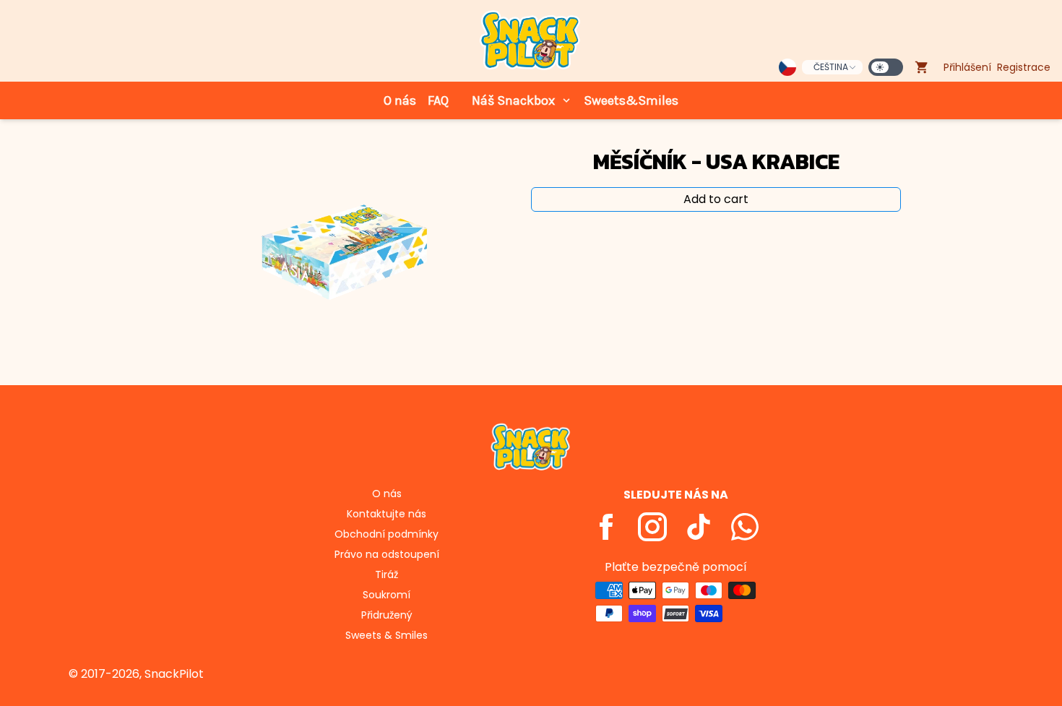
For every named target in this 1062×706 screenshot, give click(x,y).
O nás (400, 100)
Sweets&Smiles (631, 100)
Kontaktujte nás (386, 514)
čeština (830, 67)
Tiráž (386, 574)
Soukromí (386, 594)
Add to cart (715, 199)
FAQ (438, 100)
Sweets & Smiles (386, 635)
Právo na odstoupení (386, 554)
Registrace (1023, 67)
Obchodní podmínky (386, 534)
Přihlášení (967, 67)
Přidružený (387, 615)
